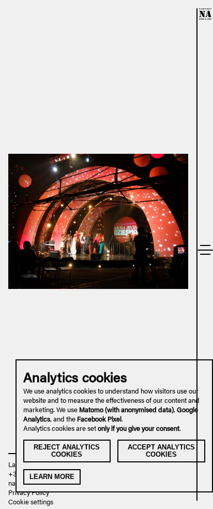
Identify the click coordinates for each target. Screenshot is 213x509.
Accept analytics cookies (161, 450)
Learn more (51, 477)
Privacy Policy (28, 492)
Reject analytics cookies (67, 450)
